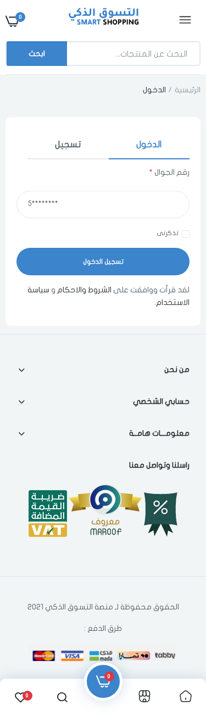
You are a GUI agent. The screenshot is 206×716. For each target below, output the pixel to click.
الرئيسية (188, 90)
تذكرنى (168, 233)
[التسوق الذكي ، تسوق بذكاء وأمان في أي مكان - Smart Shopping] (101, 20)
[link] (30, 647)
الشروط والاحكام (84, 290)
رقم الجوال (169, 172)
